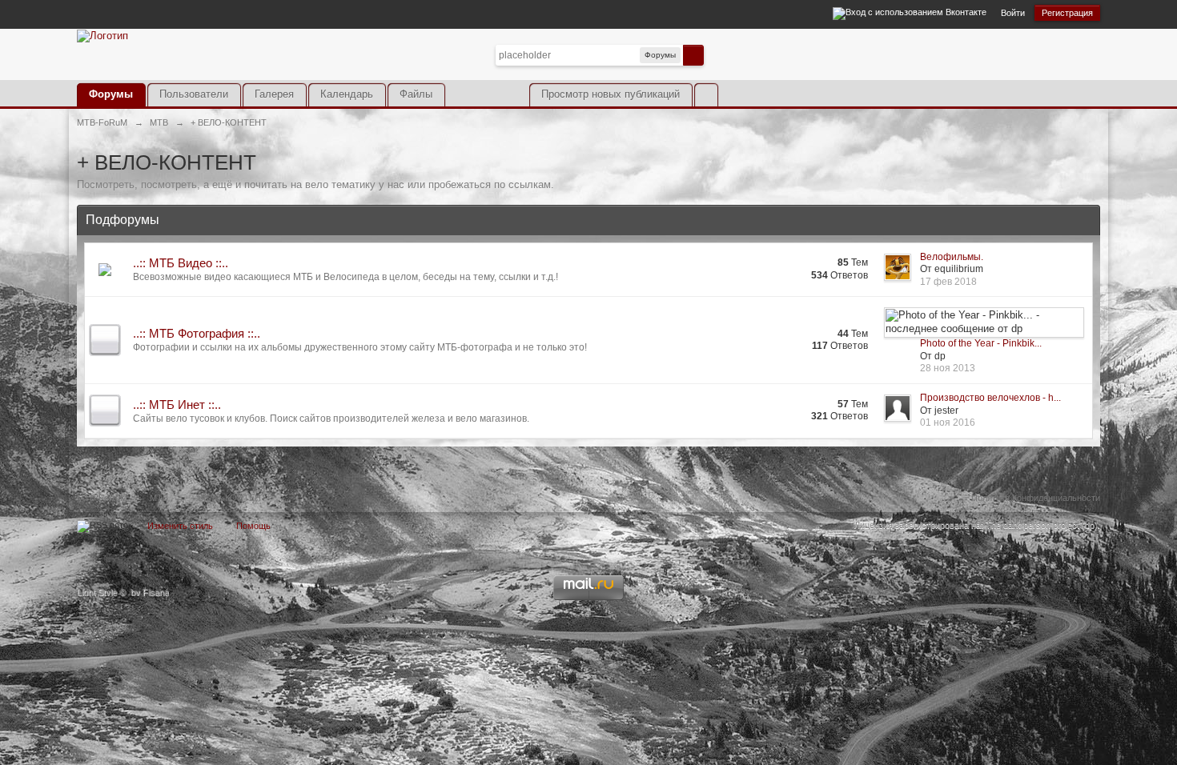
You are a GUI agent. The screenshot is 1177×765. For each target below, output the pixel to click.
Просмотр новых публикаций (610, 94)
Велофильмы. (951, 256)
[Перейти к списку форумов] (102, 35)
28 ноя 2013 (947, 368)
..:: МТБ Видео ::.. (180, 263)
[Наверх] (588, 529)
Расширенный (713, 54)
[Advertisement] (912, 66)
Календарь (346, 94)
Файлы (416, 94)
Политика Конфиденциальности (1035, 498)
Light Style (97, 592)
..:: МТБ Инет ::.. (177, 404)
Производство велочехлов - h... (990, 397)
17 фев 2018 (948, 281)
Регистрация (1067, 13)
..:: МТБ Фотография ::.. (196, 333)
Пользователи (193, 94)
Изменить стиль (180, 526)
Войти (1013, 13)
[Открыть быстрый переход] (705, 94)
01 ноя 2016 (947, 422)
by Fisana (150, 592)
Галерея (274, 94)
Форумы (111, 94)
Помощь (253, 526)
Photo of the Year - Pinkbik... (981, 343)
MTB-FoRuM (102, 498)
